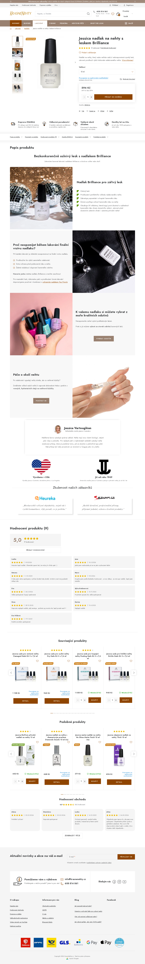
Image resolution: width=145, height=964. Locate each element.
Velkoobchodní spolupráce (19, 918)
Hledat (88, 14)
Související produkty (81, 137)
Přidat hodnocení (35, 550)
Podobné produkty (100, 137)
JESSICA (87, 105)
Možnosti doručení (129, 79)
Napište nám (14, 5)
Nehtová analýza (15, 926)
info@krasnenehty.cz (75, 879)
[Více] (129, 23)
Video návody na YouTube (18, 922)
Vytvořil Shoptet (74, 959)
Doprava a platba (45, 5)
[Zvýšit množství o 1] (91, 97)
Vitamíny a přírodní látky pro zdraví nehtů (88, 911)
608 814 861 (102, 11)
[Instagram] (119, 881)
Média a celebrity (48, 918)
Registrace (129, 5)
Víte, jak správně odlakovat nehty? (86, 917)
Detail (25, 701)
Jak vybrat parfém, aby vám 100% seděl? (88, 922)
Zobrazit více (72, 835)
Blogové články (47, 922)
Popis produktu (15, 137)
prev (11, 672)
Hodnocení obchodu (29, 5)
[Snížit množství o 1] (84, 97)
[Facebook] (114, 881)
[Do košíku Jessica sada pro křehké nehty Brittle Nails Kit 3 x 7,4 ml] (126, 700)
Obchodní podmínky (49, 906)
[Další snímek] (75, 62)
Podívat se (41, 401)
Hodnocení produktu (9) (49, 137)
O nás (44, 914)
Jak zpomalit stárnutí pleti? (83, 906)
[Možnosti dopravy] (25, 942)
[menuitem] (16, 23)
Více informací (127, 60)
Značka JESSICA (67, 137)
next (133, 672)
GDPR (44, 910)
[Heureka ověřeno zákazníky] (119, 942)
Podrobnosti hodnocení (108, 48)
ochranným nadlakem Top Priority (55, 282)
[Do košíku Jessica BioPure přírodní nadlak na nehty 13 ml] (32, 781)
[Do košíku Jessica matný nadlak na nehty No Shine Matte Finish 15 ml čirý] (94, 781)
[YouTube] (124, 881)
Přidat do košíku (113, 97)
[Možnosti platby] (92, 942)
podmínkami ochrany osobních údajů (99, 863)
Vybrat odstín (103, 339)
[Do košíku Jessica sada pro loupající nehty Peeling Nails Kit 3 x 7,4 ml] (94, 700)
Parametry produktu (31, 137)
